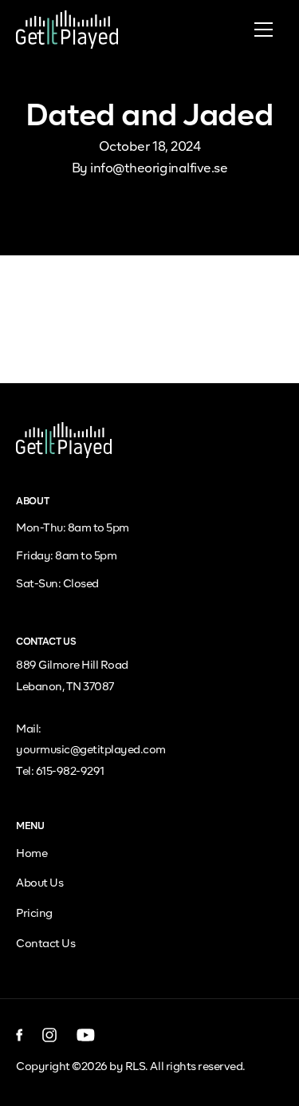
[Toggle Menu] (263, 29)
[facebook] (19, 1035)
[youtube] (86, 1035)
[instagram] (49, 1035)
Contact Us (45, 944)
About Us (39, 883)
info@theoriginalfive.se (158, 169)
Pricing (34, 913)
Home (31, 853)
